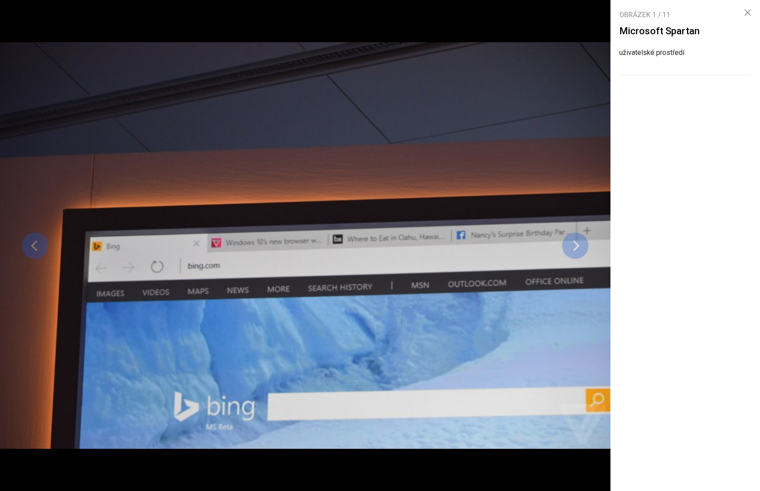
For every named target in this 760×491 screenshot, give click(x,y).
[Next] (575, 246)
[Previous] (35, 246)
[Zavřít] (747, 13)
